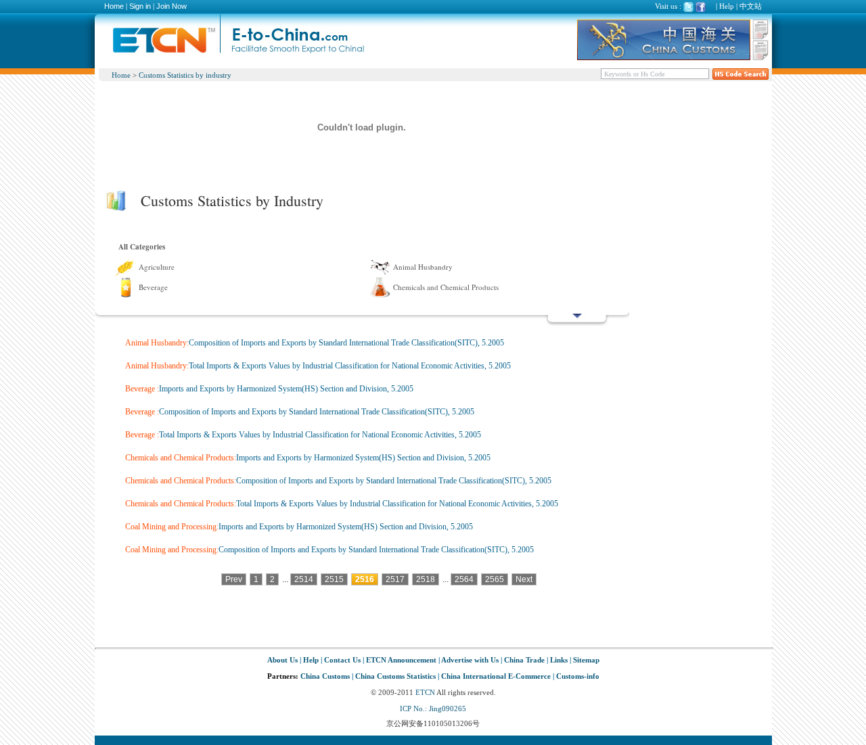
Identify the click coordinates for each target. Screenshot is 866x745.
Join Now (171, 6)
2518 (425, 579)
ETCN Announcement (401, 660)
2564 (464, 579)
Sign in (140, 6)
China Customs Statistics (395, 676)
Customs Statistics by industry (185, 75)
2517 (395, 579)
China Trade (524, 660)
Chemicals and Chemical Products (446, 287)
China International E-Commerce (496, 676)
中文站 (750, 6)
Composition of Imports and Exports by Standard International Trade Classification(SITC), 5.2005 (346, 342)
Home (114, 6)
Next (524, 579)
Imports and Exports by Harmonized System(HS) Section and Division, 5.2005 (286, 388)
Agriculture (157, 267)
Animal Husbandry (423, 267)
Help (726, 6)
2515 (334, 579)
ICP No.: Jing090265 (433, 708)
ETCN (425, 692)
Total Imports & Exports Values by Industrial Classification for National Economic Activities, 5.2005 (350, 365)
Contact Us (342, 660)
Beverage (153, 287)
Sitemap (586, 660)
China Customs (325, 676)
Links (559, 660)
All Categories (141, 246)
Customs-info (577, 676)
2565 (494, 579)
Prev (233, 579)
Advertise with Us (470, 660)
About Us (282, 660)
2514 (303, 579)
